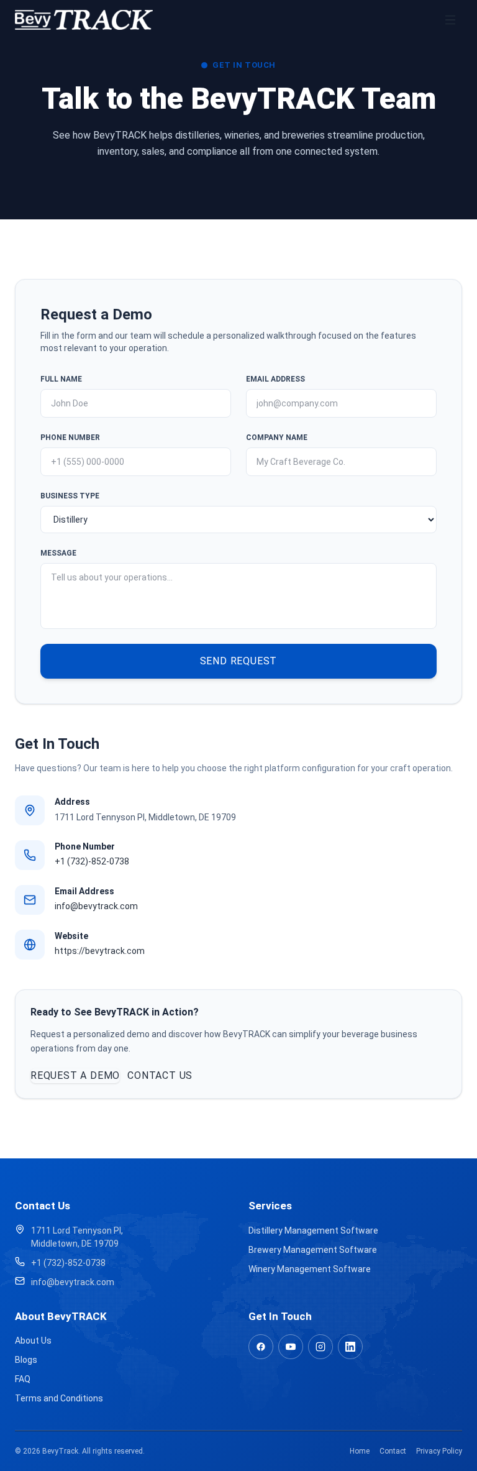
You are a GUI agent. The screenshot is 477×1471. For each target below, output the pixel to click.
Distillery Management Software (313, 1230)
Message (58, 553)
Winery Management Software (309, 1269)
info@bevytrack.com (96, 906)
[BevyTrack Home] (84, 20)
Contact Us (160, 1075)
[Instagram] (320, 1346)
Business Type (69, 496)
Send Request (239, 661)
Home (360, 1451)
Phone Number (70, 437)
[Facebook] (260, 1346)
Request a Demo (75, 1075)
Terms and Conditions (59, 1398)
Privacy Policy (439, 1451)
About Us (33, 1340)
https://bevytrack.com (100, 951)
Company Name (276, 437)
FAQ (22, 1379)
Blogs (26, 1360)
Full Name (61, 379)
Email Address (275, 379)
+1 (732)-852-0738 (92, 861)
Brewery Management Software (312, 1250)
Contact (392, 1451)
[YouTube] (290, 1346)
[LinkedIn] (350, 1346)
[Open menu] (450, 20)
